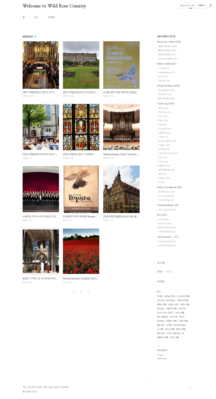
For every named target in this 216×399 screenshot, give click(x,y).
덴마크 (162, 174)
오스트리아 (164, 129)
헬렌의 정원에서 (167, 54)
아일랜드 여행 (171, 321)
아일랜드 (164, 145)
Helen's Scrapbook (169, 187)
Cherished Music (168, 205)
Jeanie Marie (166, 72)
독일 (162, 124)
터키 (161, 182)
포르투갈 (164, 149)
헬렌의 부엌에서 (167, 50)
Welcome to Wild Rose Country (54, 6)
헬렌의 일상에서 (167, 46)
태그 (36, 17)
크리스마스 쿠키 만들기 (166, 300)
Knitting (160, 321)
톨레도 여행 (161, 304)
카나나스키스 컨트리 (165, 313)
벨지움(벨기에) (166, 170)
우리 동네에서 (166, 90)
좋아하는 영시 (166, 192)
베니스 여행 (169, 329)
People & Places (168, 85)
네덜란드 (164, 166)
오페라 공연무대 (166, 232)
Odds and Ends (167, 245)
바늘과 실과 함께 (167, 58)
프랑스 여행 (174, 337)
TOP (190, 388)
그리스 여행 (179, 313)
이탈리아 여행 (182, 300)
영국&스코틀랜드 (167, 141)
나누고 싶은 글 (166, 196)
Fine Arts (164, 223)
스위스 (162, 157)
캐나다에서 (164, 94)
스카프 (168, 333)
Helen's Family (166, 63)
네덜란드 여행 (162, 337)
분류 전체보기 (166, 36)
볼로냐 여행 (180, 329)
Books (163, 219)
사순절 (170, 304)
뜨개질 (168, 325)
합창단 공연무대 (167, 227)
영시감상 (160, 308)
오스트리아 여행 (183, 296)
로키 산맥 (173, 317)
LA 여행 (160, 329)
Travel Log (165, 103)
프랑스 (163, 120)
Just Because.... (167, 237)
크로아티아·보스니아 (168, 153)
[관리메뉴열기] (210, 5)
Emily (162, 76)
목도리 (181, 317)
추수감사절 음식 (179, 325)
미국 (162, 116)
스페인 (163, 137)
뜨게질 (159, 296)
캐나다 (163, 108)
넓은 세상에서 (166, 98)
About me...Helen (169, 42)
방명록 (51, 17)
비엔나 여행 (184, 304)
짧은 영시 (160, 325)
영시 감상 (160, 333)
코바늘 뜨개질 (169, 296)
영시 (176, 304)
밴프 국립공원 (162, 317)
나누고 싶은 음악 (167, 210)
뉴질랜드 (164, 178)
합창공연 (176, 333)
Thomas (163, 68)
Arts (162, 215)
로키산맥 (164, 112)
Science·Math (166, 241)
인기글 (169, 271)
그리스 (163, 161)
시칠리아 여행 (171, 308)
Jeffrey (164, 80)
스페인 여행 (183, 321)
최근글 (160, 271)
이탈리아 (164, 133)
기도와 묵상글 (166, 200)
